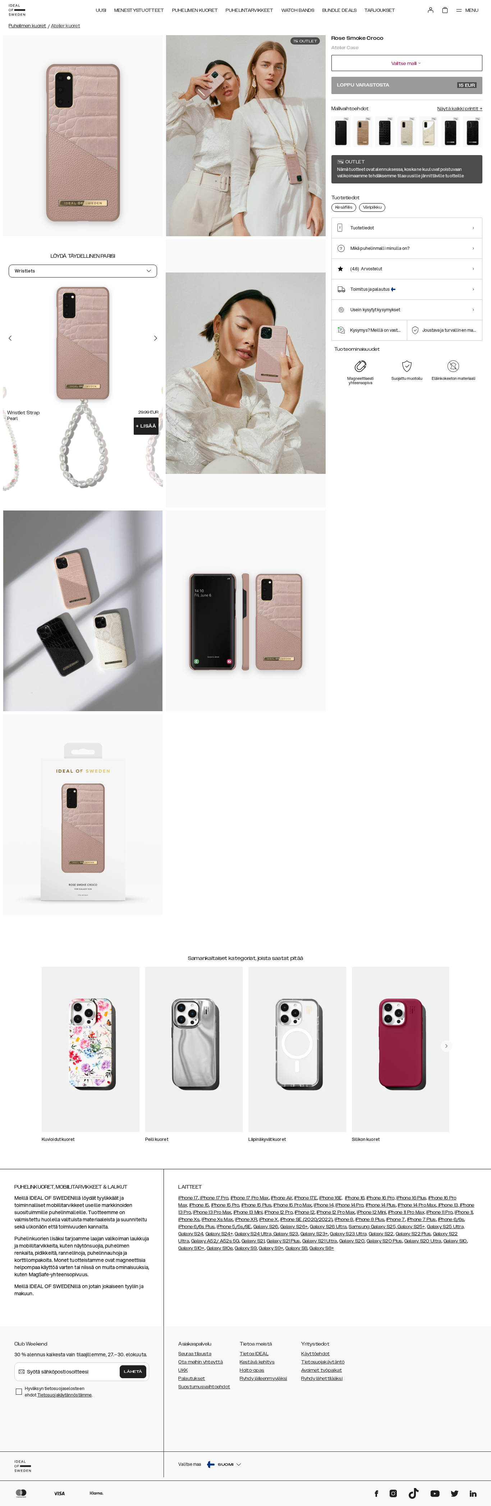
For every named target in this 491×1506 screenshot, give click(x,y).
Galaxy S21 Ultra (319, 1241)
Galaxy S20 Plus (384, 1241)
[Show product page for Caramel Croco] (406, 131)
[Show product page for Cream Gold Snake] (428, 131)
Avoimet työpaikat (321, 1370)
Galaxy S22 (381, 1233)
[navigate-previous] (446, 1046)
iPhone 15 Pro (225, 1205)
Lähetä (133, 1372)
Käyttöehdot (315, 1353)
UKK (183, 1370)
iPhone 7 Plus (421, 1219)
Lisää (146, 426)
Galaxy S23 (285, 1233)
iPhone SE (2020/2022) (306, 1219)
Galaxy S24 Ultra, (253, 1233)
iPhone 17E (305, 1197)
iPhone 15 (199, 1205)
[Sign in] (430, 10)
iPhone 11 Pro (439, 1212)
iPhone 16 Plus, (411, 1197)
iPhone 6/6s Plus (196, 1226)
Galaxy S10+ (191, 1248)
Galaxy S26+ (294, 1226)
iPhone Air (281, 1197)
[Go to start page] (17, 10)
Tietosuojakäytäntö (322, 1362)
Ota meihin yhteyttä (200, 1362)
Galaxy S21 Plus (283, 1241)
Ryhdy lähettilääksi (322, 1378)
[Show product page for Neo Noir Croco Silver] (472, 131)
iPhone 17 (188, 1197)
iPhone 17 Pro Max (250, 1197)
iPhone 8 (344, 1219)
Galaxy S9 (246, 1248)
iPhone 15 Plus (256, 1205)
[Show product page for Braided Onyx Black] (384, 131)
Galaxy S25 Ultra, (445, 1226)
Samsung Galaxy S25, (372, 1226)
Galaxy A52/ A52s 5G (215, 1241)
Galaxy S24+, (220, 1233)
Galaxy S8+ (321, 1248)
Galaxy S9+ (271, 1248)
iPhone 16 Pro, (381, 1197)
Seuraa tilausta (194, 1353)
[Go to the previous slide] (10, 338)
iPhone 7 (395, 1219)
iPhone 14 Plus (381, 1205)
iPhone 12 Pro (279, 1212)
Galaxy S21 (253, 1241)
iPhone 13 (448, 1205)
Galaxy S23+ (314, 1233)
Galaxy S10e (220, 1248)
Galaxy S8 (296, 1248)
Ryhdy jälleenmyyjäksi (263, 1378)
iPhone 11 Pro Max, (406, 1212)
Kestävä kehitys (257, 1362)
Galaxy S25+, (411, 1226)
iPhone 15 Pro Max (293, 1205)
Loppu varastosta (406, 85)
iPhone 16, (355, 1197)
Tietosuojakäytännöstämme (64, 1395)
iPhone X (268, 1219)
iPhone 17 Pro (213, 1197)
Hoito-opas (252, 1370)
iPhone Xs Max (217, 1219)
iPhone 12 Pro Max (336, 1212)
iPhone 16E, (331, 1197)
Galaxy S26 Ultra (328, 1226)
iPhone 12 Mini (371, 1212)
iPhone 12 (305, 1212)
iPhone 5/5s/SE (234, 1226)
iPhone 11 (464, 1212)
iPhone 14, (324, 1205)
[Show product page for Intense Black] (340, 131)
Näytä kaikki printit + (459, 108)
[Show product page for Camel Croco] (362, 131)
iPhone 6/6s (451, 1219)
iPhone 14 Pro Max (417, 1205)
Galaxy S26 (265, 1226)
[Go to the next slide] (155, 338)
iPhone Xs (188, 1219)
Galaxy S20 (351, 1241)
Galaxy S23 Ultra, (348, 1233)
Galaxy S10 (455, 1241)
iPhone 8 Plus (369, 1219)
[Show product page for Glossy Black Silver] (450, 131)
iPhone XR (246, 1219)
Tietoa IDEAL (254, 1353)
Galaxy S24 (190, 1233)
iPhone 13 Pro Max (212, 1212)
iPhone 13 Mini (248, 1212)
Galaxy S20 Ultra (422, 1241)
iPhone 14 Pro (349, 1205)
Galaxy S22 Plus (413, 1233)
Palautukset (191, 1378)
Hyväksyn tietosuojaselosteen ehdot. (58, 1391)
